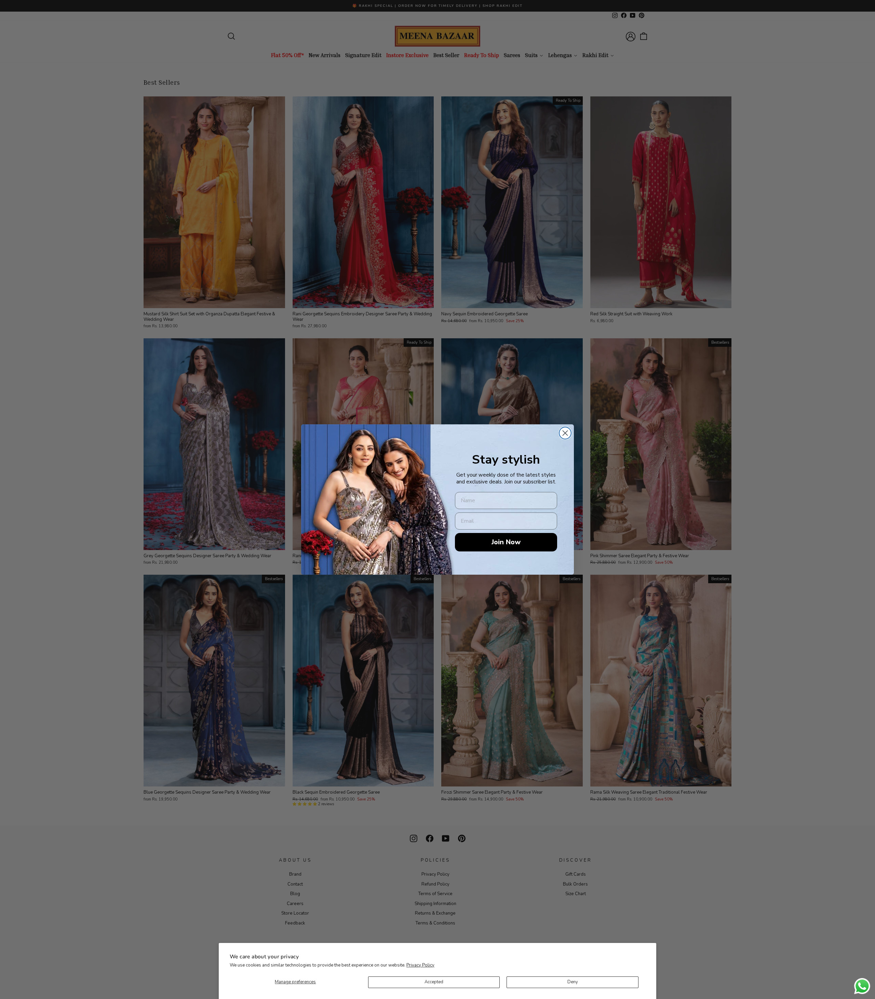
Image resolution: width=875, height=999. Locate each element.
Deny (572, 982)
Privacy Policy (420, 965)
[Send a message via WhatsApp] (862, 986)
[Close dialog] (565, 433)
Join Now (506, 542)
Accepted (434, 982)
